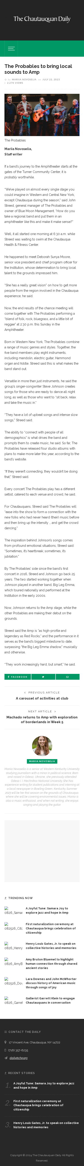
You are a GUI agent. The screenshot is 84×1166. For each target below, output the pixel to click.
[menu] (10, 48)
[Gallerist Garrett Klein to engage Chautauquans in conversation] (13, 1000)
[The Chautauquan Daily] (42, 19)
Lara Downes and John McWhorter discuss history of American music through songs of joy (51, 983)
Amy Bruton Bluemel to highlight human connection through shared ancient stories (51, 964)
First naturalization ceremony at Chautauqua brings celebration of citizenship (51, 928)
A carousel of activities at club (42, 698)
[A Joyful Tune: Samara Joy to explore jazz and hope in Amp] (13, 911)
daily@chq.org (19, 1058)
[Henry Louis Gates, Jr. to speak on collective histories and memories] (13, 946)
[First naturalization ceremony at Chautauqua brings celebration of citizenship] (13, 926)
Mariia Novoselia (24, 79)
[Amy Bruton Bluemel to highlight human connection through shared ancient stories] (13, 962)
